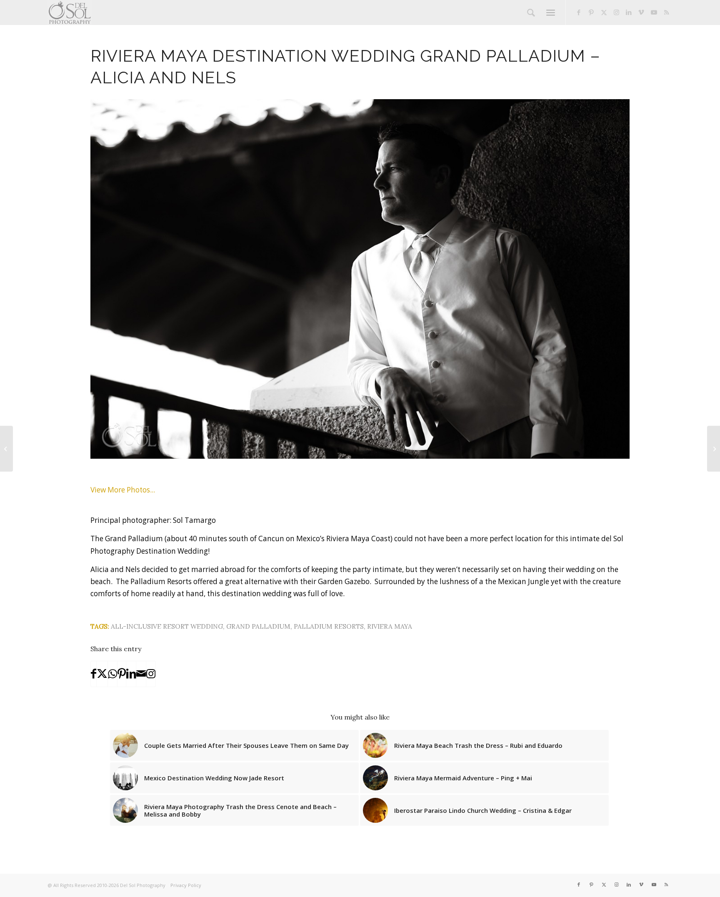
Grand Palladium (258, 626)
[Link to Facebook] (578, 12)
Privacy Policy (185, 885)
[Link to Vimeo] (641, 12)
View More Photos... (122, 490)
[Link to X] (604, 12)
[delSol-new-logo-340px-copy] (70, 12)
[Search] (531, 12)
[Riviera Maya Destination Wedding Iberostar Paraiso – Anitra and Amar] (6, 449)
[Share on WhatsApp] (112, 673)
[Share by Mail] (141, 673)
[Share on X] (102, 673)
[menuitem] (531, 12)
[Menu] (550, 12)
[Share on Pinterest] (122, 673)
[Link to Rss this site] (666, 12)
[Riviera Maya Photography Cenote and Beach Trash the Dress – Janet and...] (713, 449)
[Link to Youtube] (654, 12)
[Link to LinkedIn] (628, 12)
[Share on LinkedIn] (131, 673)
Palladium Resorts (329, 626)
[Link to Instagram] (616, 12)
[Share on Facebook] (93, 673)
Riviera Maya (389, 626)
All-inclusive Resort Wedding (167, 626)
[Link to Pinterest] (591, 12)
